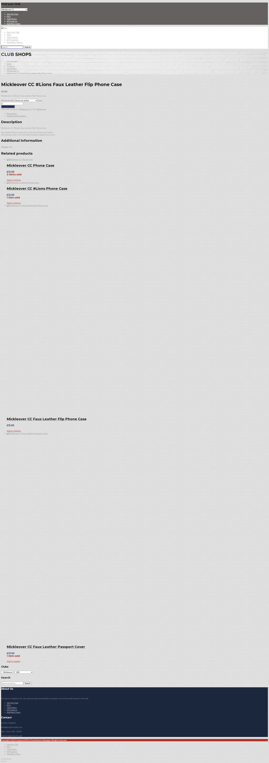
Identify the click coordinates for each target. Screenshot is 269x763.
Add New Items (13, 23)
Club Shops (12, 19)
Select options (14, 180)
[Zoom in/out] (2, 759)
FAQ (9, 16)
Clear (40, 100)
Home (9, 64)
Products (11, 66)
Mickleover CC (13, 71)
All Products (12, 21)
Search (27, 683)
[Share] (7, 759)
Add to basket (8, 107)
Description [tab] (12, 113)
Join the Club (12, 14)
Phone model (7, 100)
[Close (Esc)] (10, 759)
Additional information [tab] (16, 116)
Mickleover (41, 109)
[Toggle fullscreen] (5, 759)
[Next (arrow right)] (5, 761)
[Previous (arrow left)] (2, 761)
